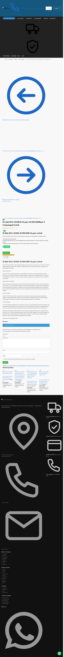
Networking (10, 59)
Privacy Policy (5, 603)
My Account (5, 597)
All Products (5, 592)
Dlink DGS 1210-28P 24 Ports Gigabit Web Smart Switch (19, 378)
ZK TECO (5, 577)
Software (4, 564)
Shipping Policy (6, 602)
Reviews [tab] (6, 257)
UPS (3, 562)
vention (4, 569)
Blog (4, 591)
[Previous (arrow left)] (2, 328)
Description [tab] (6, 256)
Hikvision (4, 581)
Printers (4, 559)
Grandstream (5, 574)
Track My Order (6, 599)
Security (4, 555)
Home (6, 59)
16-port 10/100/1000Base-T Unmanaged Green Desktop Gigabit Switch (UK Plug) (32, 365)
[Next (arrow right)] (61, 328)
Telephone (5, 558)
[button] (57, 8)
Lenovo (4, 578)
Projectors (5, 561)
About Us (4, 588)
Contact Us (5, 589)
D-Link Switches (21, 59)
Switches (15, 59)
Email (4, 355)
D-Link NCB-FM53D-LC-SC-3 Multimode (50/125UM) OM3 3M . (32, 383)
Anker (4, 575)
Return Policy (5, 600)
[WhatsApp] (23, 652)
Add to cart (6, 252)
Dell (3, 580)
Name (4, 350)
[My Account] (21, 8)
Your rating (5, 334)
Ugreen (4, 571)
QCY (4, 582)
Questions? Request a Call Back (8, 254)
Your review (5, 338)
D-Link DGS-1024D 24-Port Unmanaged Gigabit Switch (44, 382)
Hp (3, 572)
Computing (5, 554)
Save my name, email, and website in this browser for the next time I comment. (19, 359)
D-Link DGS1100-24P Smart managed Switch (8, 378)
